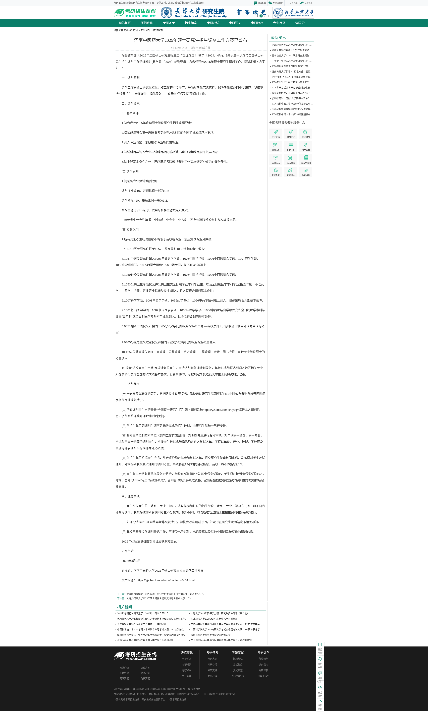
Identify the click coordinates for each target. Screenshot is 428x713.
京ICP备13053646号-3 (188, 694)
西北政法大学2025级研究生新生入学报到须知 (214, 619)
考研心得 (212, 664)
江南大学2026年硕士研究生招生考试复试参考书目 (297, 50)
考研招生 (186, 670)
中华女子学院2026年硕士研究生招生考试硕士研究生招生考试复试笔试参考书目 (313, 61)
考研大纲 (212, 659)
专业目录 (279, 23)
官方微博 (308, 3)
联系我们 (145, 673)
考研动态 (186, 659)
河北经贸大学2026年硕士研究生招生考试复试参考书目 (300, 45)
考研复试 (213, 23)
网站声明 (124, 678)
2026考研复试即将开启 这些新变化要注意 (293, 87)
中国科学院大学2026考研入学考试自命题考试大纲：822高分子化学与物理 (229, 629)
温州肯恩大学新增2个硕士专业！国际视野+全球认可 (299, 71)
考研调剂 (235, 23)
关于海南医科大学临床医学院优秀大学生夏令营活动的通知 (221, 640)
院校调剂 (263, 659)
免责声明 (145, 678)
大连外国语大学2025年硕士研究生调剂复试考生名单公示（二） (159, 598)
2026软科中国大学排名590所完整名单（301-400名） (298, 114)
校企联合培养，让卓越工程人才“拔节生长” (294, 93)
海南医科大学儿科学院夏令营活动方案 (211, 635)
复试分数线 (238, 676)
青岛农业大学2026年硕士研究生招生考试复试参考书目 (300, 55)
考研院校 (257, 23)
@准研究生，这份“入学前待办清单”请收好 (294, 98)
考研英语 (212, 670)
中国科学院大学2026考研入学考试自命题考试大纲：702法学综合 (150, 629)
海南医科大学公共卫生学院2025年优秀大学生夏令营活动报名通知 (151, 635)
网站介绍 (124, 668)
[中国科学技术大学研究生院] (215, 12)
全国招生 (301, 23)
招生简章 (191, 23)
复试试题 (238, 670)
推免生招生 (263, 676)
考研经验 (263, 670)
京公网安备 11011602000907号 (219, 694)
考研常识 (186, 664)
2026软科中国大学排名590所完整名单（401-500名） (298, 109)
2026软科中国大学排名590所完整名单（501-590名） (298, 103)
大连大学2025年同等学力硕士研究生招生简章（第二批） (220, 613)
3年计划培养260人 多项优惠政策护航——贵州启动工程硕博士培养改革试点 (311, 77)
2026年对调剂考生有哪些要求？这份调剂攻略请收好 (299, 66)
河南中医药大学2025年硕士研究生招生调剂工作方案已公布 (190, 40)
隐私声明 (145, 668)
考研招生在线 (203, 47)
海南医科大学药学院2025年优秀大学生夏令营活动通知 (145, 640)
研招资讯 (147, 23)
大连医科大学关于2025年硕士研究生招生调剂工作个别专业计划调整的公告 (165, 594)
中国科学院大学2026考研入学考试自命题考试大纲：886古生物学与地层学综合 (231, 624)
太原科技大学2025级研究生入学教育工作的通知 (141, 624)
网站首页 (125, 23)
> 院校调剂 (157, 30)
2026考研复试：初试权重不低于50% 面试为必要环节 (299, 82)
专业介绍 (186, 676)
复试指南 (238, 664)
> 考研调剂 (144, 30)
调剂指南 (263, 664)
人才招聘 (124, 673)
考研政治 (212, 676)
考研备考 (169, 23)
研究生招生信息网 (151, 699)
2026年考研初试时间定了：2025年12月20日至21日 (143, 613)
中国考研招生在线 (177, 699)
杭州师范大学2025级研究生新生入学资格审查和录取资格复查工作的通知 (154, 619)
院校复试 (238, 659)
